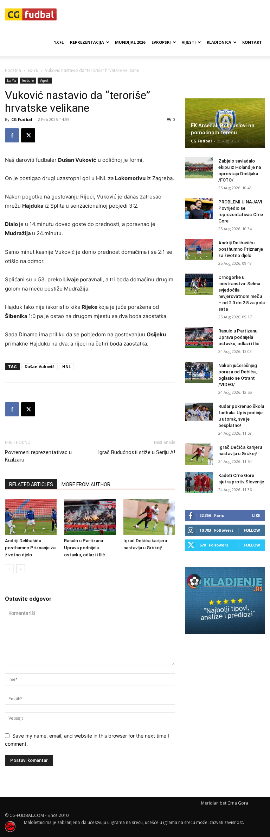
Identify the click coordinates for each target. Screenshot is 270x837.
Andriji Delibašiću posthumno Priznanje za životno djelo (30, 547)
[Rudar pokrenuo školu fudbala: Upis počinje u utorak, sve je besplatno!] (199, 412)
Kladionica (219, 42)
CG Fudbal (21, 119)
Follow (252, 530)
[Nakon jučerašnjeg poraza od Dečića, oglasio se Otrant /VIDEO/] (199, 372)
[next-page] (20, 568)
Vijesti (189, 42)
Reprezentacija (87, 42)
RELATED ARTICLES (31, 484)
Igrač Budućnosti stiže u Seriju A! (136, 452)
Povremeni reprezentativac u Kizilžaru (38, 456)
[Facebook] (12, 135)
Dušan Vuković (39, 366)
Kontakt (252, 42)
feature (28, 80)
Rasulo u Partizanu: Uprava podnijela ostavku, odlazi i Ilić (84, 547)
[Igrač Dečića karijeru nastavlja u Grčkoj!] (149, 516)
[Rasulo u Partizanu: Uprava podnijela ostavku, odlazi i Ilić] (90, 516)
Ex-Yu (33, 70)
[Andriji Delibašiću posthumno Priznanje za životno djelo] (31, 516)
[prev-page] (9, 568)
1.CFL (59, 42)
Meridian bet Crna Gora (224, 803)
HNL (66, 366)
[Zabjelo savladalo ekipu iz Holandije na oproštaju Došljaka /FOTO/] (199, 167)
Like (256, 515)
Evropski (161, 42)
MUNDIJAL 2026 (130, 42)
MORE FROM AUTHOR (86, 484)
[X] (28, 135)
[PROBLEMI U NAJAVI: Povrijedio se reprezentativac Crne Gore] (199, 208)
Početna (13, 70)
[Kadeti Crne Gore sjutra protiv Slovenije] (199, 482)
